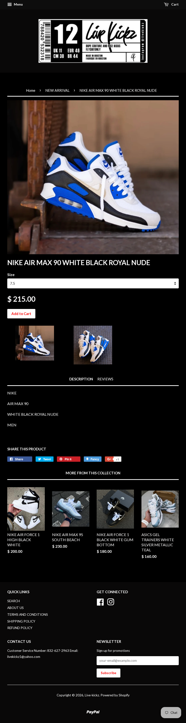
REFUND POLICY (19, 628)
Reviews (105, 379)
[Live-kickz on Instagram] (110, 601)
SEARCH (13, 601)
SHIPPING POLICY (21, 621)
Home (30, 90)
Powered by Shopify (115, 695)
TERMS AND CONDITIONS (27, 614)
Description (81, 379)
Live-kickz (92, 695)
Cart (174, 4)
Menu (18, 4)
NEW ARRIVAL (57, 90)
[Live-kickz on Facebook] (100, 601)
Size (11, 274)
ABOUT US (15, 608)
